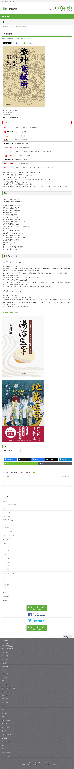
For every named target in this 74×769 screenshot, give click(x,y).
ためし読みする (8, 122)
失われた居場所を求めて (65, 476)
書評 (3, 749)
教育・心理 (7, 508)
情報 (5, 554)
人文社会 (6, 501)
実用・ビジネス (8, 520)
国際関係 (6, 585)
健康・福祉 (23, 38)
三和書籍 (34, 762)
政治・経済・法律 (8, 573)
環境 (5, 546)
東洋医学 (6, 569)
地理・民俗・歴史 (8, 512)
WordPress (28, 764)
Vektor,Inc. (46, 764)
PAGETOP (67, 636)
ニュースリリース (6, 756)
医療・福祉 (29, 38)
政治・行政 (7, 581)
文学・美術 (7, 516)
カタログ (6, 592)
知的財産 (6, 524)
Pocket (13, 43)
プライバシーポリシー (8, 741)
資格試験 (6, 527)
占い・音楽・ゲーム (9, 535)
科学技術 (6, 550)
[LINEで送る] (27, 43)
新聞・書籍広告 (6, 752)
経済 (5, 588)
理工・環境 (6, 539)
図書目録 (6, 596)
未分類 (5, 601)
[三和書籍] (9, 9)
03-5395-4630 (64, 8)
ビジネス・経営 (8, 531)
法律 (5, 577)
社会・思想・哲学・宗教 (10, 504)
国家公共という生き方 (8, 476)
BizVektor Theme (37, 764)
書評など (4, 745)
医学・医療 (7, 562)
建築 (5, 543)
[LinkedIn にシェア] (16, 43)
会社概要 (4, 738)
